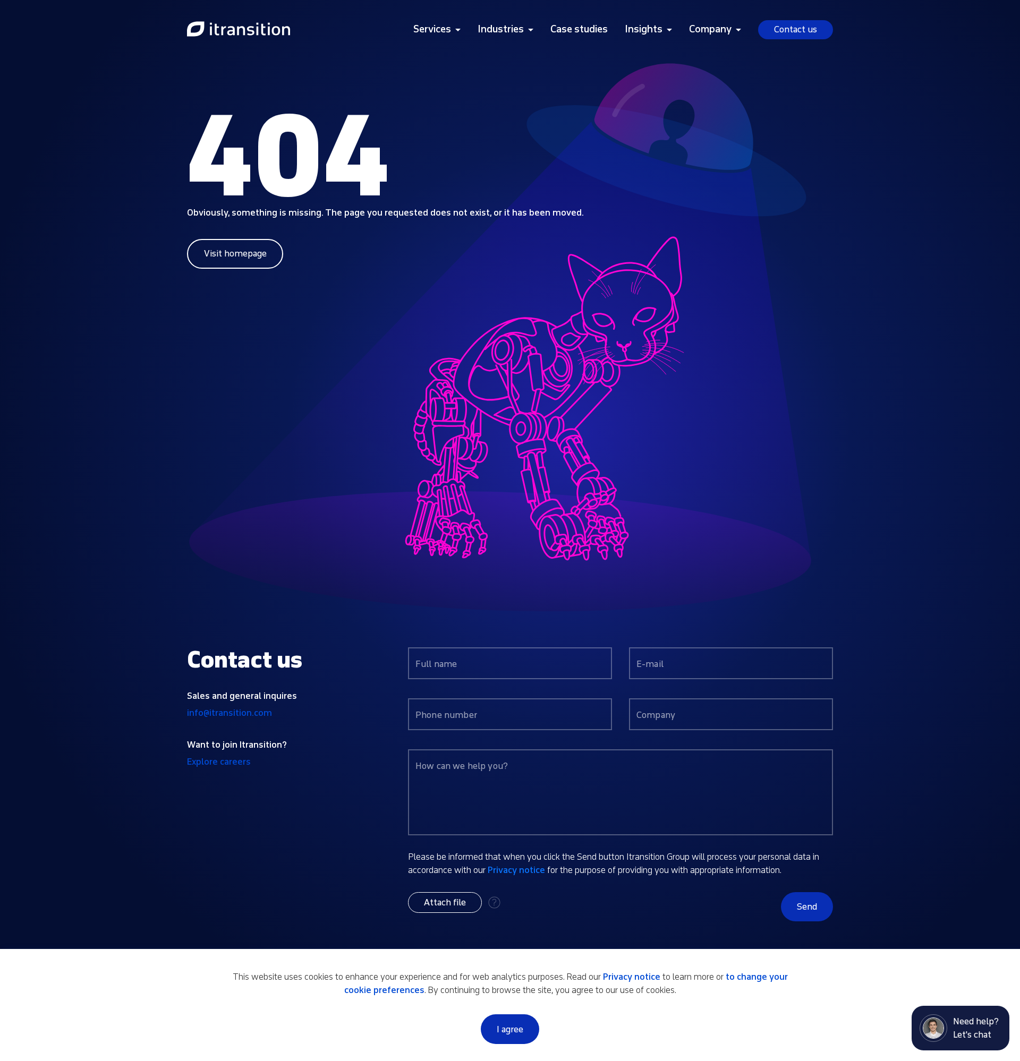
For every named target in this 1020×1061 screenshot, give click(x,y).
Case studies (579, 29)
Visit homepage (235, 254)
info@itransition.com (229, 713)
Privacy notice (516, 870)
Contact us (795, 29)
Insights (643, 29)
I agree (510, 1029)
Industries (501, 29)
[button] (445, 902)
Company (710, 29)
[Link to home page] (238, 29)
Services (432, 29)
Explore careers (219, 762)
